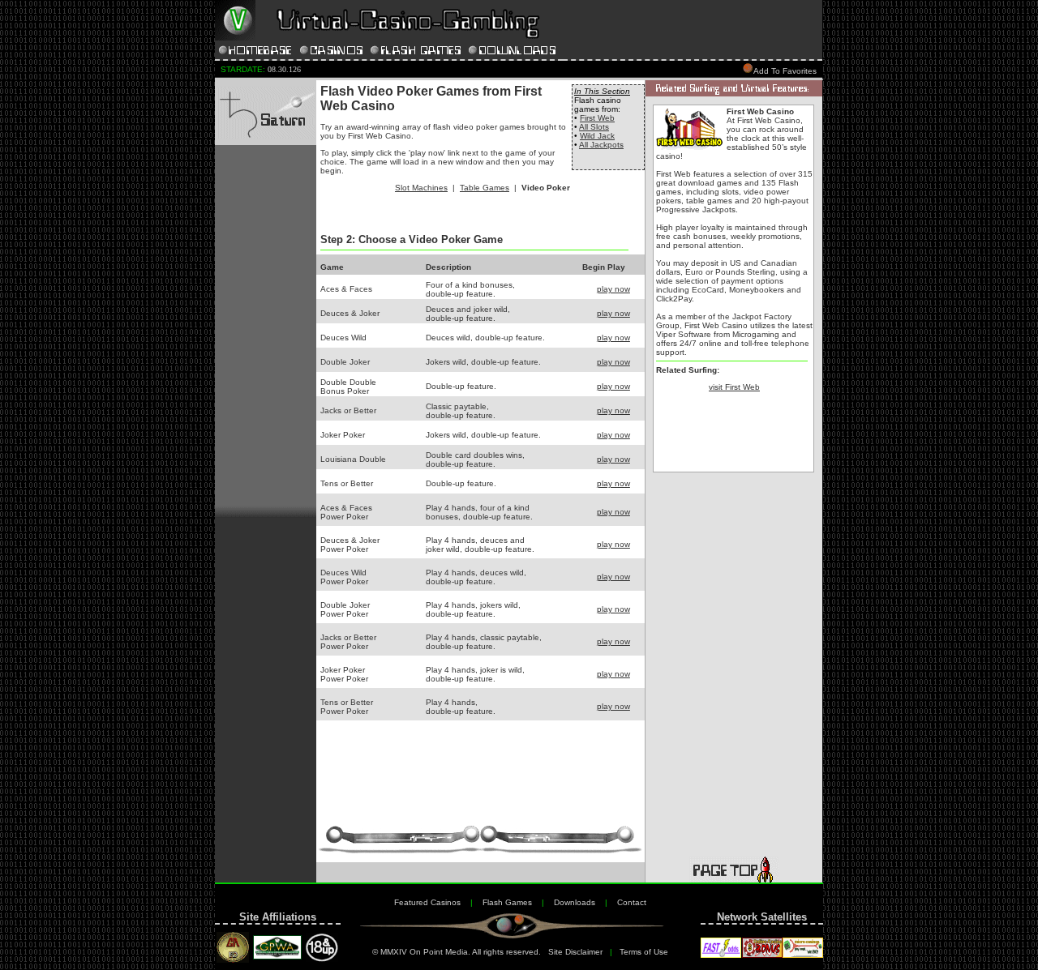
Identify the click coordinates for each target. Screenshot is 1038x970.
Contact (631, 902)
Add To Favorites (785, 70)
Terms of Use (644, 951)
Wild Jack (597, 135)
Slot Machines (421, 187)
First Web (597, 117)
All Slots (594, 126)
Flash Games (507, 902)
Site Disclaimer (575, 951)
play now (613, 288)
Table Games (484, 187)
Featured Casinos (427, 902)
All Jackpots (601, 144)
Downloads (574, 902)
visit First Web (734, 386)
